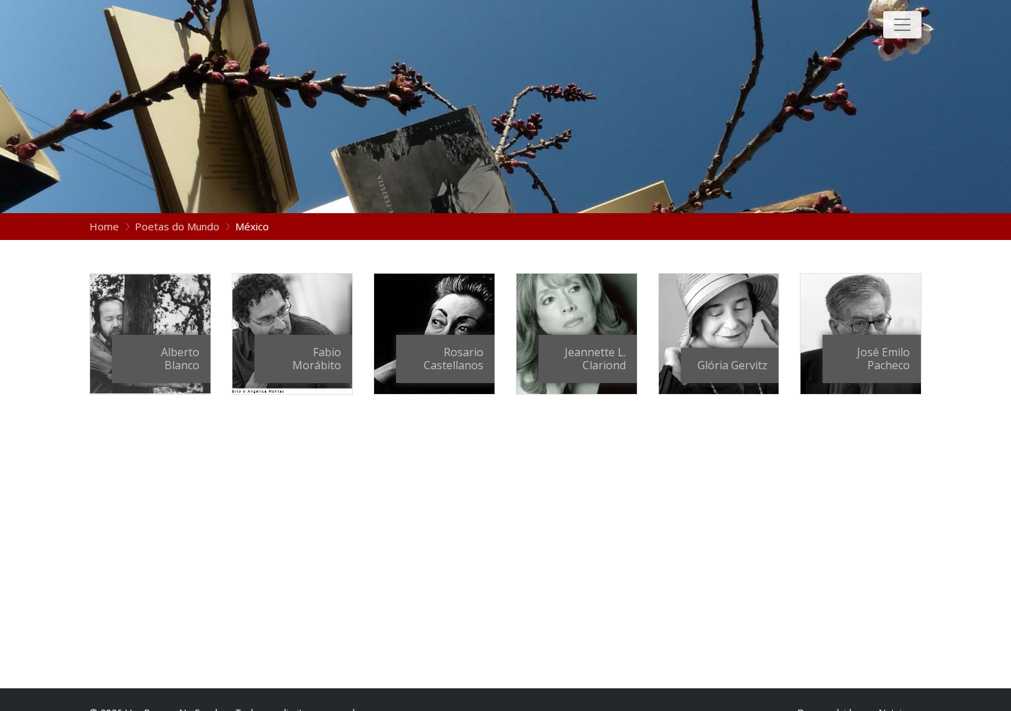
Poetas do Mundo (177, 226)
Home (105, 226)
